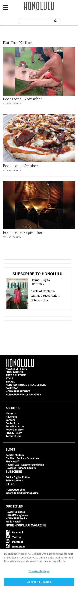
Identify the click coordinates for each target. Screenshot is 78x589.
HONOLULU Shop (15, 489)
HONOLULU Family (16, 518)
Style (9, 378)
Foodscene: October (20, 166)
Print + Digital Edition (18, 477)
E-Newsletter (39, 300)
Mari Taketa (14, 103)
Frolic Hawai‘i (13, 521)
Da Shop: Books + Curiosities (22, 458)
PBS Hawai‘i (12, 461)
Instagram (18, 546)
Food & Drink (14, 372)
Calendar (12, 388)
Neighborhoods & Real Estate (26, 384)
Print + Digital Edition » (41, 282)
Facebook (17, 532)
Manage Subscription (45, 295)
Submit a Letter (15, 426)
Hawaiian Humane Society (21, 468)
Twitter (16, 537)
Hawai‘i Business (15, 512)
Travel (10, 381)
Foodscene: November (22, 99)
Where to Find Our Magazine (22, 493)
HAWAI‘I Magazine (17, 515)
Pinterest (17, 541)
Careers (10, 420)
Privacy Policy (14, 432)
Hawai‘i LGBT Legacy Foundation (25, 464)
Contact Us (12, 423)
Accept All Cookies (39, 581)
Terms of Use (13, 436)
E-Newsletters (14, 480)
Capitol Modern (15, 455)
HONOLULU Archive (18, 391)
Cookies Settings (38, 571)
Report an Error (15, 429)
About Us (11, 413)
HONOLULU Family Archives (23, 394)
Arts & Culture (16, 375)
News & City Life (16, 368)
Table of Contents (43, 291)
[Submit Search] (55, 21)
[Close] (72, 554)
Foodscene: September (22, 232)
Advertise (11, 416)
